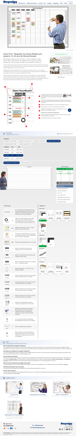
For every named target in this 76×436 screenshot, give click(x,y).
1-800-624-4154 (38, 425)
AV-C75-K (7, 291)
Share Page (62, 77)
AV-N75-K (7, 298)
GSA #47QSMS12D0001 (8, 425)
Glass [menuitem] (61, 3)
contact (61, 60)
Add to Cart (68, 168)
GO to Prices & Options (60, 54)
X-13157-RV (7, 257)
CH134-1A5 (7, 230)
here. (19, 373)
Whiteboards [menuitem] (22, 3)
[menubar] (46, 3)
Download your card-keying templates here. (50, 112)
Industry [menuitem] (42, 3)
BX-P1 (7, 271)
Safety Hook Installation (57, 359)
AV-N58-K (7, 284)
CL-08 (7, 321)
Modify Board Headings (66, 183)
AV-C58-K (7, 277)
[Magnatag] (67, 424)
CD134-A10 (7, 237)
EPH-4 (7, 313)
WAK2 (7, 336)
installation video (13, 359)
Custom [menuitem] (71, 3)
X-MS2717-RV (7, 264)
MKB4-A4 (7, 304)
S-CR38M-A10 (7, 243)
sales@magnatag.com (64, 62)
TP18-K (7, 222)
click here (66, 364)
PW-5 (7, 328)
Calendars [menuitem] (55, 3)
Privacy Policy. (10, 434)
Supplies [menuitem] (49, 3)
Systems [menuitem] (32, 3)
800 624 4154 (62, 61)
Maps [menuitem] (65, 3)
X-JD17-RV (7, 250)
